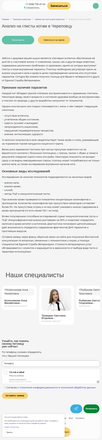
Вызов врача (18, 40)
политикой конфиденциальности (39, 387)
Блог (71, 418)
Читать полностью (11, 427)
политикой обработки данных (78, 387)
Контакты (80, 418)
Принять (9, 432)
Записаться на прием (54, 40)
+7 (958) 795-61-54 (35, 4)
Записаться (58, 5)
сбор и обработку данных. (36, 423)
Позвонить (91, 408)
